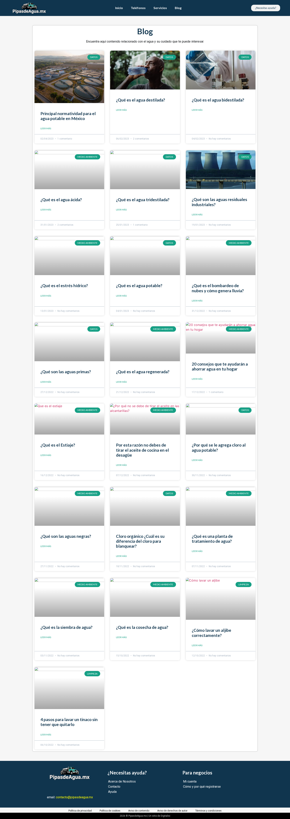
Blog (178, 8)
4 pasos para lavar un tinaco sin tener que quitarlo (69, 722)
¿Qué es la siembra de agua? (66, 627)
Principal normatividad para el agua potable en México (68, 116)
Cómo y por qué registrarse (202, 786)
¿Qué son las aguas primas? (65, 371)
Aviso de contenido (138, 810)
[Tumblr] (77, 787)
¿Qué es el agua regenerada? (142, 371)
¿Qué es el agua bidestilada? (218, 99)
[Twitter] (62, 787)
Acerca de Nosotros (122, 781)
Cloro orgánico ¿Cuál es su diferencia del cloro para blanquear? (140, 541)
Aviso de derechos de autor (172, 810)
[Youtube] (70, 787)
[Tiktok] (84, 787)
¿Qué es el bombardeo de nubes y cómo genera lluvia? (218, 288)
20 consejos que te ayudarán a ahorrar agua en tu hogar (220, 366)
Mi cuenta (189, 781)
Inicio (119, 8)
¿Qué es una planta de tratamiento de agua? (212, 539)
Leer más (45, 128)
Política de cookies (110, 810)
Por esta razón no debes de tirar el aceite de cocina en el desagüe (142, 449)
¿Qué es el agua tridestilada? (142, 199)
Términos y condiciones (208, 810)
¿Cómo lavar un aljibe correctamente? (211, 633)
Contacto (114, 786)
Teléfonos (138, 8)
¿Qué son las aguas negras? (65, 536)
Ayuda (112, 792)
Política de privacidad (80, 810)
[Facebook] (55, 787)
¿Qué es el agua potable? (139, 285)
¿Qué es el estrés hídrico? (64, 285)
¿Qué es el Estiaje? (57, 444)
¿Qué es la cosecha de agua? (142, 627)
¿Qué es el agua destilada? (140, 99)
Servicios (160, 8)
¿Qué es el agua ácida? (61, 199)
